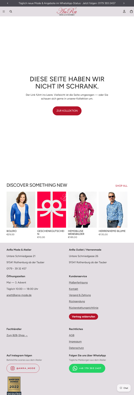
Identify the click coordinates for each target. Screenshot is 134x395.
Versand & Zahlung (80, 295)
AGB (71, 335)
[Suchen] (10, 11)
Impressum (75, 341)
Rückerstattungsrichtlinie (83, 307)
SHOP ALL (121, 185)
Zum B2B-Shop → (17, 335)
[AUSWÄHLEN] (30, 223)
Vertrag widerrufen (83, 316)
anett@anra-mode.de (19, 295)
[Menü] (4, 11)
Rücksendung (77, 301)
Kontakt (73, 288)
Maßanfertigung (78, 282)
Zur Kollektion (67, 110)
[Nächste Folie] (31, 209)
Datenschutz (76, 347)
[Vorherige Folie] (10, 209)
